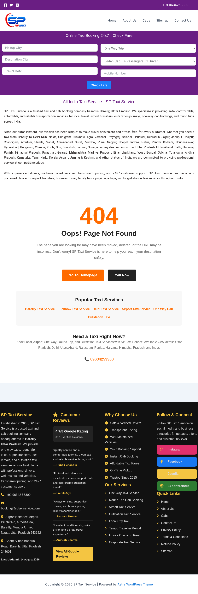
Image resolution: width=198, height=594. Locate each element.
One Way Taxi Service (123, 493)
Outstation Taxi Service (124, 514)
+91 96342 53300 (18, 494)
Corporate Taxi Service (124, 542)
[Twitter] (11, 5)
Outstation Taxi (99, 317)
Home (112, 20)
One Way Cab (163, 309)
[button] (175, 4)
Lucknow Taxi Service (74, 309)
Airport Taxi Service (136, 309)
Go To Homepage (83, 275)
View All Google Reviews (67, 554)
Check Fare (99, 85)
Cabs (146, 20)
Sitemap (162, 20)
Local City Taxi (118, 521)
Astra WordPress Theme (135, 584)
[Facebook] (5, 5)
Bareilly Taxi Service (40, 309)
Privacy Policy (170, 530)
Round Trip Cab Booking (125, 500)
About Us (129, 20)
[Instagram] (17, 5)
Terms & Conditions (174, 537)
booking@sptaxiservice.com (20, 508)
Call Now (122, 275)
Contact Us (182, 20)
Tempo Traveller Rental (124, 528)
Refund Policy (170, 544)
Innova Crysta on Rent (124, 535)
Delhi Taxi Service (106, 309)
